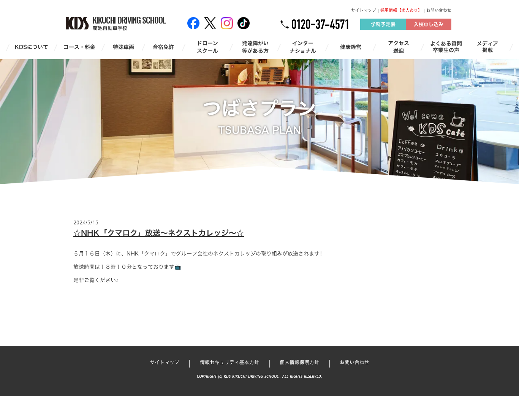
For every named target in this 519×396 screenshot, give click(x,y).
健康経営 (350, 47)
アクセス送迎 (398, 46)
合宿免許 (163, 47)
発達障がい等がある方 (255, 46)
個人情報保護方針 (299, 362)
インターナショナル (303, 46)
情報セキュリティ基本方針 (229, 362)
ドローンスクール (207, 46)
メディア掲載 (487, 47)
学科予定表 (383, 24)
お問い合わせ (438, 10)
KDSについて (31, 47)
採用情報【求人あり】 (401, 10)
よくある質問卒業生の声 (446, 47)
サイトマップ (363, 10)
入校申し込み (428, 24)
